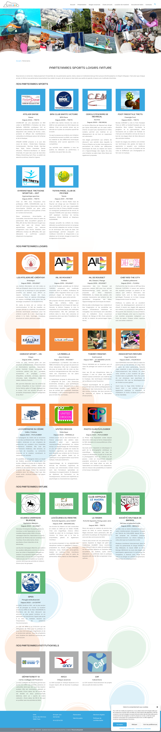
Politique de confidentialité (127, 728)
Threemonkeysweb (77, 730)
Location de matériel (122, 4)
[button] (157, 707)
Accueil (72, 4)
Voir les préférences (150, 724)
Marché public (78, 718)
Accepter (120, 724)
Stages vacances (94, 4)
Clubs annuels (107, 4)
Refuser (134, 724)
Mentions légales (99, 714)
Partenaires (77, 714)
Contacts (149, 4)
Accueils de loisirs (137, 4)
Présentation (82, 4)
